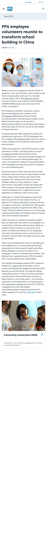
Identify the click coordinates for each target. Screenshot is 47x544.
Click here (31, 292)
